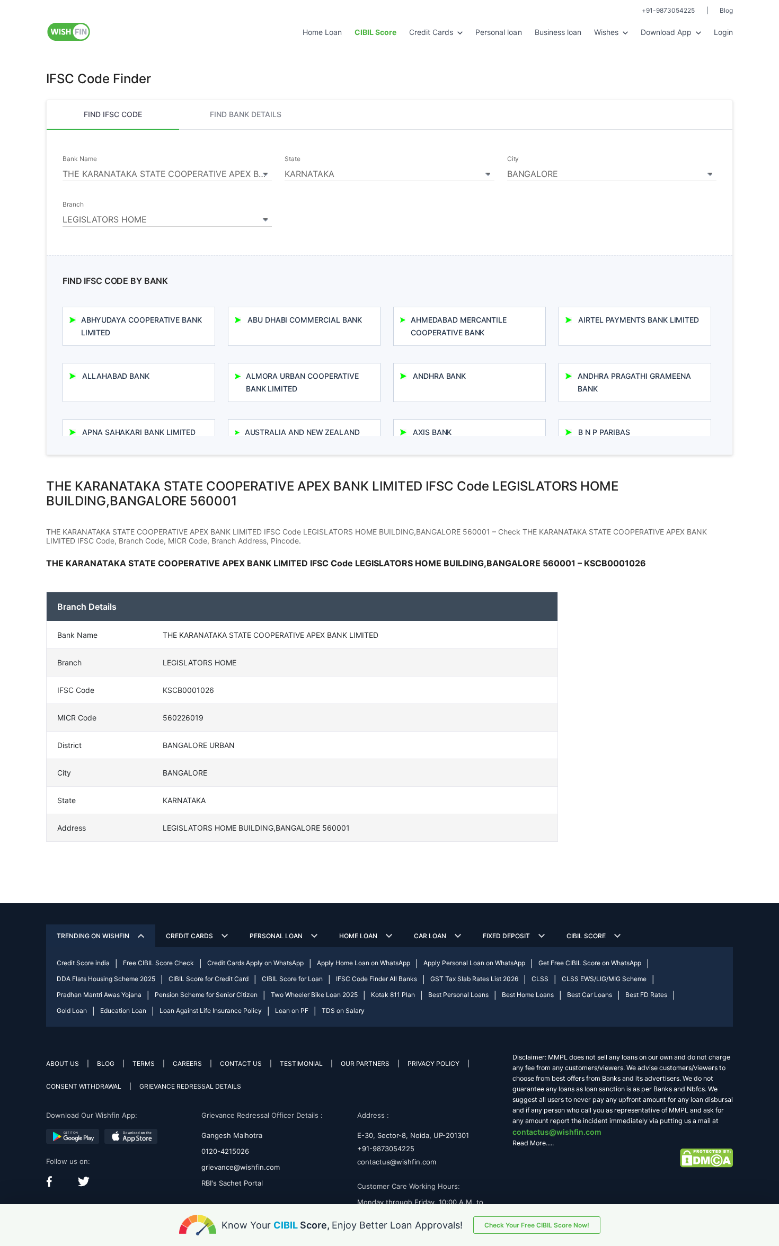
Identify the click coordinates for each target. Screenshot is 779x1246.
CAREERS (187, 1063)
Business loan (558, 32)
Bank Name (79, 159)
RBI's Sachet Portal (232, 1183)
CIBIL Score (586, 936)
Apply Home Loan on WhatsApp (363, 963)
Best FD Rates (646, 995)
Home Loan (322, 32)
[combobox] (167, 172)
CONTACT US (241, 1063)
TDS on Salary (343, 1010)
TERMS (143, 1063)
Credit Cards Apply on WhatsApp (255, 963)
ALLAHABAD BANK (115, 375)
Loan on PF (291, 1010)
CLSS (540, 979)
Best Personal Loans (458, 995)
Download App (667, 32)
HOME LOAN (358, 936)
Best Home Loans (528, 995)
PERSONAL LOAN (276, 936)
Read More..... (533, 1143)
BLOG (105, 1063)
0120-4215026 (225, 1151)
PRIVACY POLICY (433, 1063)
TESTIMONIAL (301, 1063)
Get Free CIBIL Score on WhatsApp (589, 963)
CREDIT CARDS (189, 936)
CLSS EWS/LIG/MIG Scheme (604, 979)
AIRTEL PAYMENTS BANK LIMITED (638, 319)
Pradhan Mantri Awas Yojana (99, 995)
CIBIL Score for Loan (292, 979)
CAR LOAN (430, 936)
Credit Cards (432, 32)
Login (723, 32)
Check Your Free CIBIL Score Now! (536, 1225)
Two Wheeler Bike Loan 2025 (314, 995)
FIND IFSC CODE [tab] (113, 114)
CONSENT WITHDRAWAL (83, 1086)
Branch (73, 204)
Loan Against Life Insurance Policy (211, 1010)
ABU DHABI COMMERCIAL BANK (304, 319)
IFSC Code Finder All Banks (376, 979)
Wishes (607, 32)
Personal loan (498, 32)
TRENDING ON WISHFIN (93, 936)
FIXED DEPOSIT (506, 936)
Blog (726, 10)
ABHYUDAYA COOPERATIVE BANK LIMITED (141, 326)
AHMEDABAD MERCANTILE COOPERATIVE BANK (459, 326)
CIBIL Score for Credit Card (209, 979)
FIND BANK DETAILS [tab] (245, 114)
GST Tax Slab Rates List (474, 979)
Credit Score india (83, 963)
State (292, 159)
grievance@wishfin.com (240, 1167)
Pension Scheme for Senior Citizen (206, 995)
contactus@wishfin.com (396, 1162)
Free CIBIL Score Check (158, 963)
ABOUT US (62, 1063)
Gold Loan (72, 1010)
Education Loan (123, 1010)
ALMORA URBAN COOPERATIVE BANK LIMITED (302, 382)
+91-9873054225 (668, 10)
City (513, 159)
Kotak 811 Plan (393, 995)
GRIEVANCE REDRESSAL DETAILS (190, 1086)
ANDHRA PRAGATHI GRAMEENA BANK (634, 382)
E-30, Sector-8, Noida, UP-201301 (413, 1135)
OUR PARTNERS (365, 1063)
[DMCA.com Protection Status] (706, 1157)
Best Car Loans (589, 995)
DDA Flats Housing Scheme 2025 (106, 979)
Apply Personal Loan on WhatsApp (474, 963)
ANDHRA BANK (439, 375)
